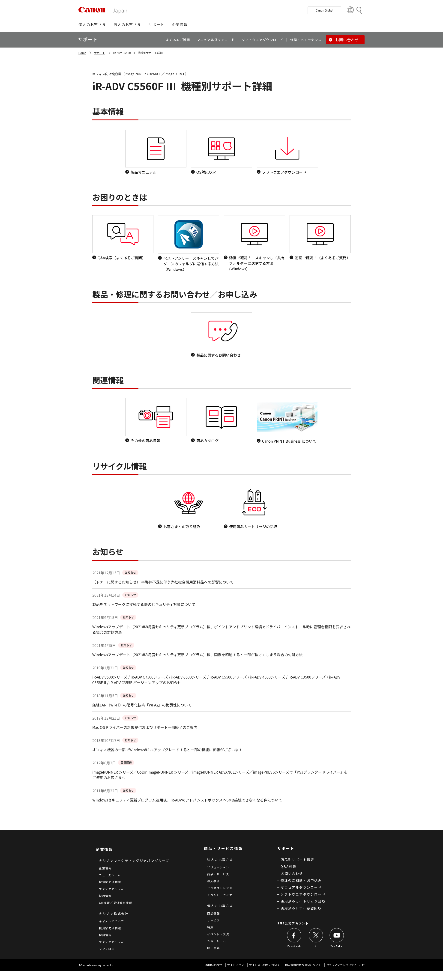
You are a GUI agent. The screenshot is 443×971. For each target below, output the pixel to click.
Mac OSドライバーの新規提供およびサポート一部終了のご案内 (144, 727)
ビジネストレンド (220, 888)
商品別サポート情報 (297, 859)
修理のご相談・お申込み (301, 880)
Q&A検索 (288, 866)
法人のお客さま (220, 859)
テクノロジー (108, 949)
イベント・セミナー (221, 895)
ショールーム (216, 941)
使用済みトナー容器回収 (301, 908)
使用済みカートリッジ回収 (303, 901)
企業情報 (105, 868)
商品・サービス (218, 874)
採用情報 (105, 896)
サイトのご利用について (264, 965)
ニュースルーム (110, 875)
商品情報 (213, 913)
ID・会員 (213, 948)
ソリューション (218, 867)
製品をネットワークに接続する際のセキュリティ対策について (143, 604)
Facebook (294, 945)
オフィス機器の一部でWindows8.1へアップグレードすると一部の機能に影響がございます (167, 749)
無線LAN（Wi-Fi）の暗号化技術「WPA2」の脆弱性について (142, 705)
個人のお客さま (220, 905)
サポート (99, 53)
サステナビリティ (111, 889)
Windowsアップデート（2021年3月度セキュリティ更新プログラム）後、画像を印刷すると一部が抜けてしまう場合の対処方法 (197, 654)
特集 (210, 927)
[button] (92, 24)
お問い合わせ (292, 873)
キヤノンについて (111, 921)
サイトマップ (235, 965)
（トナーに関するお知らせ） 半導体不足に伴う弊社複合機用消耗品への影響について (162, 582)
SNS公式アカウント (293, 923)
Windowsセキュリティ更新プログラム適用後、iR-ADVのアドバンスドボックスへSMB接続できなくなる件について (187, 800)
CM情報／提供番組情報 (115, 903)
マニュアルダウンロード (301, 887)
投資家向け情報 (110, 882)
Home (82, 53)
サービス (213, 920)
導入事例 (213, 881)
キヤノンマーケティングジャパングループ (134, 860)
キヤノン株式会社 (114, 913)
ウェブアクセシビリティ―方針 (345, 965)
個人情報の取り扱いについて (303, 965)
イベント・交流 (218, 934)
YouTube (337, 945)
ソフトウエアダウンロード (303, 894)
